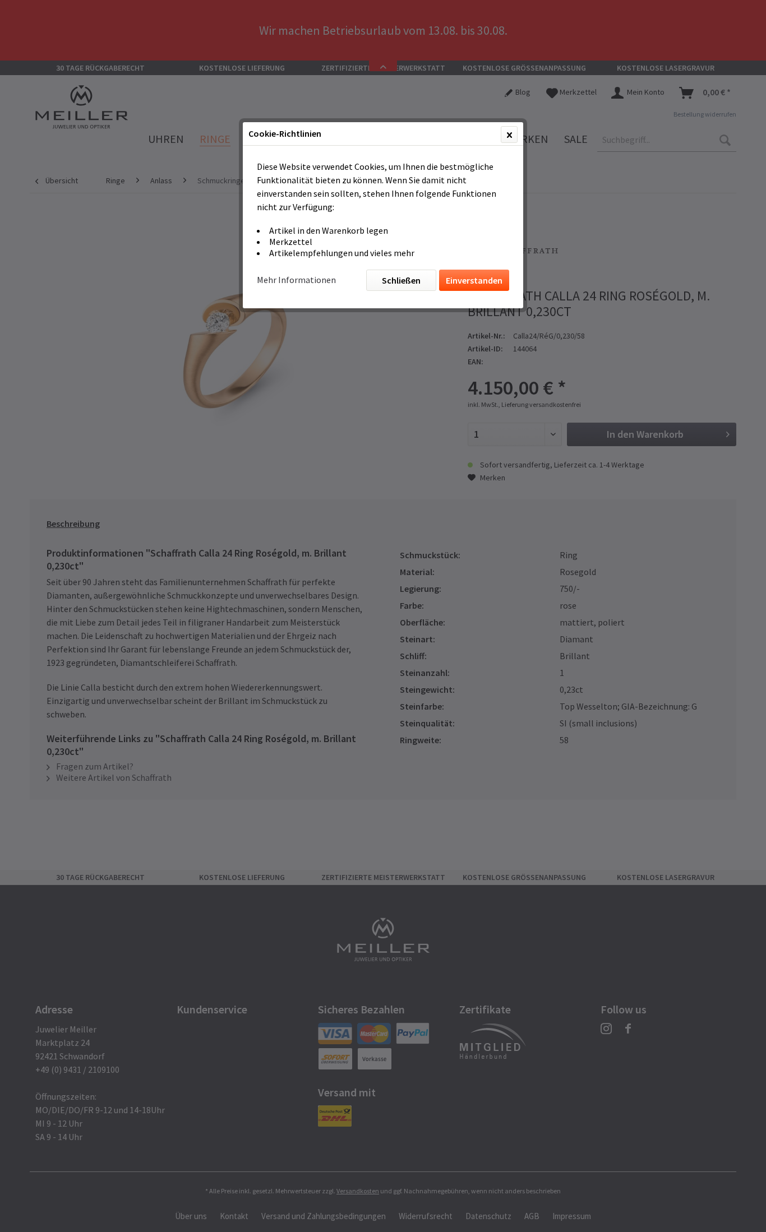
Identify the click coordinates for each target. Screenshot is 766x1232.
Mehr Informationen (296, 279)
